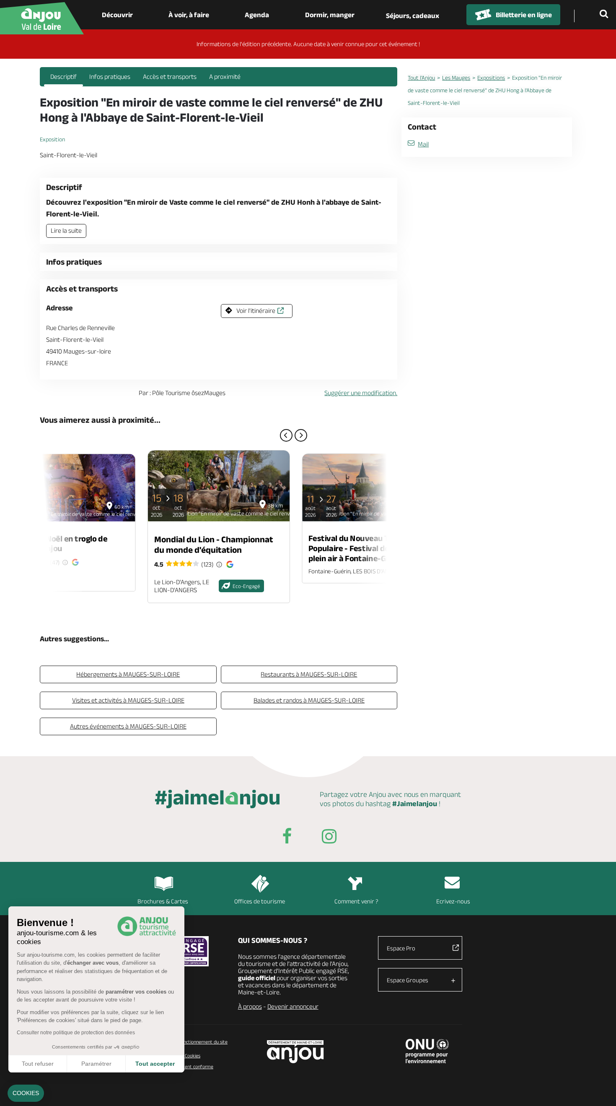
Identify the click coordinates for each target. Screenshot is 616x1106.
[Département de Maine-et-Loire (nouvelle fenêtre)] (296, 1051)
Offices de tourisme (259, 901)
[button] (26, 1093)
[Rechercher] (605, 14)
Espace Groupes (407, 980)
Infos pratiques (109, 76)
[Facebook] (287, 837)
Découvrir (117, 14)
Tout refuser (38, 1063)
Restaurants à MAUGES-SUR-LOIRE (309, 674)
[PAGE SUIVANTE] (301, 435)
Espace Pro (401, 948)
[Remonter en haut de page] (599, 1089)
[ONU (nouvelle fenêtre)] (427, 1051)
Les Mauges (456, 77)
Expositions (491, 77)
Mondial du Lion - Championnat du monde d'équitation (213, 544)
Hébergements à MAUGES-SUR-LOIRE (128, 674)
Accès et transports (170, 76)
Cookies (192, 1055)
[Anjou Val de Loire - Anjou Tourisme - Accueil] (42, 18)
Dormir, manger (330, 14)
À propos (250, 1006)
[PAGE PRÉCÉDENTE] (286, 435)
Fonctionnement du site (203, 1041)
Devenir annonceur (292, 1006)
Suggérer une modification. (360, 392)
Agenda (257, 14)
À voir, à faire (188, 14)
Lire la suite (66, 230)
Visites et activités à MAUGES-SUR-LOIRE (128, 700)
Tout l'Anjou (421, 77)
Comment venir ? (356, 901)
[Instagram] (329, 837)
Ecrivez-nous (453, 901)
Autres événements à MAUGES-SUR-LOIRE (128, 726)
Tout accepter (155, 1063)
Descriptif (63, 76)
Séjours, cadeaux (412, 15)
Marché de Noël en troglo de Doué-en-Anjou (57, 543)
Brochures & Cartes (162, 901)
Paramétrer (96, 1063)
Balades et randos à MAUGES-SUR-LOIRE (309, 700)
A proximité (225, 76)
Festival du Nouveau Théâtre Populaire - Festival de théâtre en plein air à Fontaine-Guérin (369, 548)
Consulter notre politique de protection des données (76, 1033)
